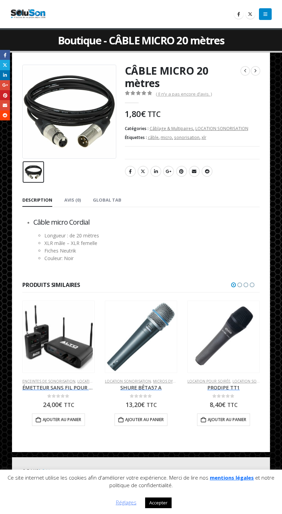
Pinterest (181, 171)
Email (194, 171)
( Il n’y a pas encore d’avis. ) (184, 94)
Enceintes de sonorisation (48, 381)
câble (153, 137)
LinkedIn (155, 171)
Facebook (130, 171)
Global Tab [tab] (107, 200)
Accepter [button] (158, 503)
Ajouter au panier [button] (62, 419)
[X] (250, 14)
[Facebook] (238, 14)
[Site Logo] (29, 14)
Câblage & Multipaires (171, 128)
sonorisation (186, 137)
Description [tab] (37, 200)
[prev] (245, 71)
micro (166, 137)
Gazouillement (143, 171)
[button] (265, 14)
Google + (168, 171)
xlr (204, 137)
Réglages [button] (126, 502)
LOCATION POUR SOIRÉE (208, 381)
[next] (255, 71)
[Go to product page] (58, 336)
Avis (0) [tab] (72, 200)
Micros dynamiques (172, 381)
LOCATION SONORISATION (221, 128)
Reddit (207, 171)
